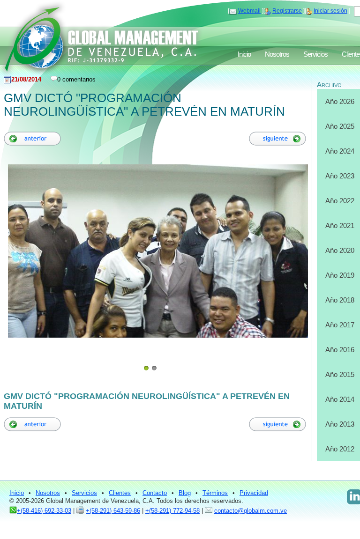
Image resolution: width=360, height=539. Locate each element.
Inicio (244, 54)
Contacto (154, 492)
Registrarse (287, 11)
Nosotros (277, 54)
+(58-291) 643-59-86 (113, 510)
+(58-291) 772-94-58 (172, 510)
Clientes (120, 492)
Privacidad (254, 492)
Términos (215, 492)
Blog (185, 492)
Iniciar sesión (330, 11)
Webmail (249, 11)
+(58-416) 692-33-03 (44, 510)
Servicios (315, 54)
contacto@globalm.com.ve (250, 510)
